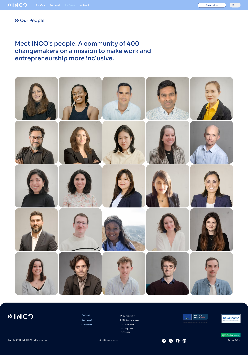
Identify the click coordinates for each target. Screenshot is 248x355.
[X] (171, 341)
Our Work (86, 315)
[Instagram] (184, 341)
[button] (212, 5)
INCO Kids (125, 332)
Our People (87, 324)
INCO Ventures (127, 324)
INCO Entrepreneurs (129, 320)
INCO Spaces (127, 328)
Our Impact (87, 320)
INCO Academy (127, 316)
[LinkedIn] (164, 341)
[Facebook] (178, 341)
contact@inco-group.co (108, 340)
